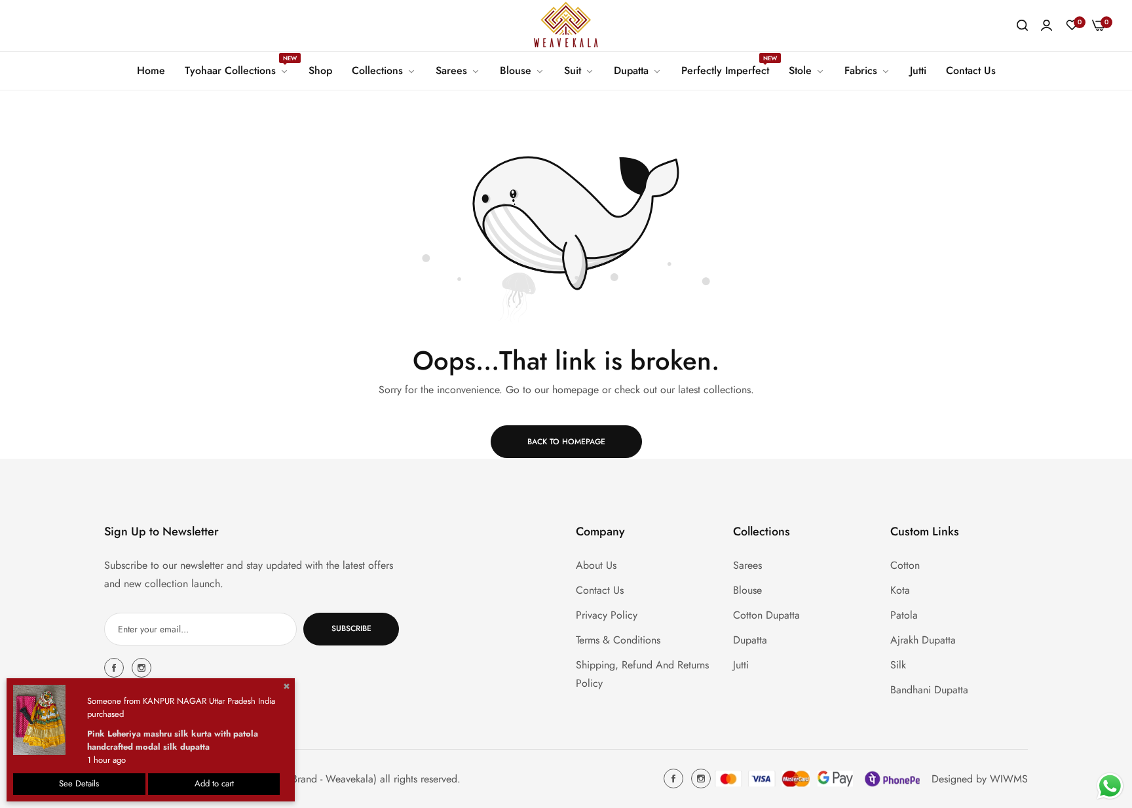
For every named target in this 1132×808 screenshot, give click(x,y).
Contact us (600, 589)
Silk (898, 664)
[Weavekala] (566, 25)
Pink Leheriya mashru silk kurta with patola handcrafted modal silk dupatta (172, 740)
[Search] (1022, 25)
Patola (904, 614)
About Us (596, 564)
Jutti (741, 664)
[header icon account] (1046, 25)
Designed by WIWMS (980, 778)
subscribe (351, 628)
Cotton (905, 564)
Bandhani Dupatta (929, 689)
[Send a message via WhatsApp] (1110, 786)
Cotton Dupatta (766, 614)
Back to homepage (566, 442)
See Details (79, 783)
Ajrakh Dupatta (923, 639)
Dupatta (750, 639)
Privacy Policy (606, 614)
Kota (900, 589)
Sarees (747, 564)
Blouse (747, 589)
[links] (116, 668)
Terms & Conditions (618, 639)
